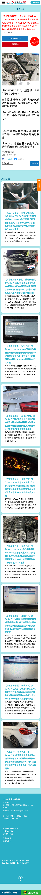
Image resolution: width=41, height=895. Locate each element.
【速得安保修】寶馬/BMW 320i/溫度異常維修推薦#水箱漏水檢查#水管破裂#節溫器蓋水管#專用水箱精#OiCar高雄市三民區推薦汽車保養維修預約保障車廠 (20, 286)
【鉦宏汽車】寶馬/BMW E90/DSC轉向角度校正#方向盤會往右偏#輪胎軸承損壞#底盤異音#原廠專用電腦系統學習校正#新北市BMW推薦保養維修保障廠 (20, 692)
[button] (37, 69)
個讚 (9, 159)
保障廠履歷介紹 (15, 38)
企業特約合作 (8, 831)
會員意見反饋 (8, 834)
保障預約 (15, 44)
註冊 (15, 892)
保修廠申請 (7, 838)
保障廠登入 (7, 841)
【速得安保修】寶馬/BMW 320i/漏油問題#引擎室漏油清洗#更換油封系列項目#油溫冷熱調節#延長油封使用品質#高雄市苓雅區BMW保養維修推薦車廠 (20, 422)
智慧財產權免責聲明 (10, 828)
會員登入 (8, 892)
